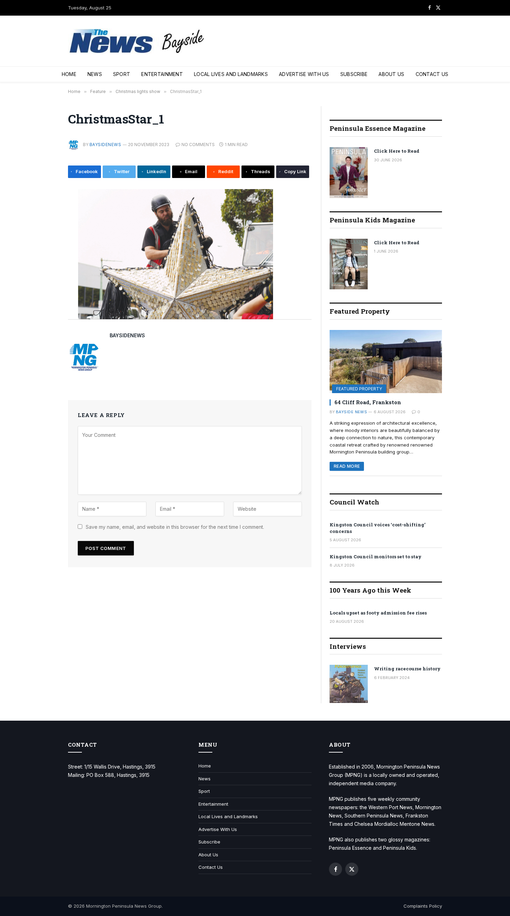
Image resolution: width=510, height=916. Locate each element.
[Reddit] (45, 275)
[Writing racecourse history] (349, 684)
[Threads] (45, 291)
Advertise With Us (304, 74)
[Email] (45, 260)
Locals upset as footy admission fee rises (378, 613)
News (94, 74)
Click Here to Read (396, 151)
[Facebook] (45, 213)
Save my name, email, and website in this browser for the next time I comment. (175, 527)
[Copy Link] (45, 307)
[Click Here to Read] (349, 172)
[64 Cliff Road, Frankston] (386, 361)
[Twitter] (45, 229)
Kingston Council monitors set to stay (376, 556)
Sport (121, 74)
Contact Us (432, 74)
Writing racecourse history (407, 668)
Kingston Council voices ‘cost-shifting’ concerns (377, 527)
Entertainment (162, 74)
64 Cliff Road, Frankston (367, 402)
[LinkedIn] (45, 244)
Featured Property (359, 388)
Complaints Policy (422, 906)
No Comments (198, 144)
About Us (391, 74)
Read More (347, 466)
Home (69, 74)
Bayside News (351, 411)
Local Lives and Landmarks (231, 74)
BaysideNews (105, 144)
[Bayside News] (137, 41)
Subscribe (354, 74)
